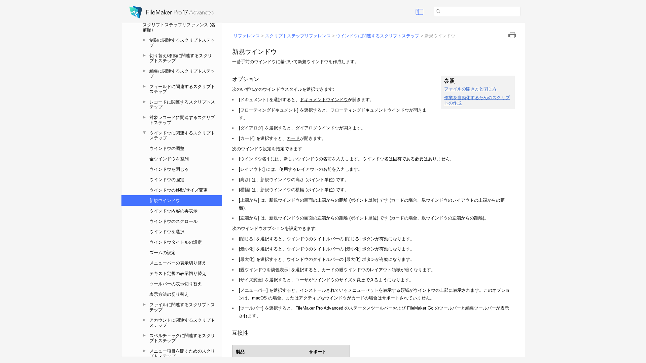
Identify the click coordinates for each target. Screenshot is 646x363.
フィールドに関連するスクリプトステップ (182, 89)
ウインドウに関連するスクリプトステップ (182, 135)
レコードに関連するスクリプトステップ (182, 104)
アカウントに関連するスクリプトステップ (182, 323)
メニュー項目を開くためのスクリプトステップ (182, 354)
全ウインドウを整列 (169, 158)
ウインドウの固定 (166, 179)
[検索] (523, 11)
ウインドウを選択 (166, 231)
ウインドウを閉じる (169, 169)
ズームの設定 (162, 252)
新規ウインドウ (164, 200)
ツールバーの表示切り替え (175, 283)
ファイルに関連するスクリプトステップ (182, 307)
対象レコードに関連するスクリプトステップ (182, 120)
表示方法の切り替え (169, 294)
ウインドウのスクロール (173, 221)
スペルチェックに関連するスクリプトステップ (182, 338)
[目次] (419, 11)
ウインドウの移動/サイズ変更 (178, 190)
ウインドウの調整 (166, 148)
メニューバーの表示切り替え (177, 263)
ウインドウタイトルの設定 (175, 242)
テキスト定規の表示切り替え (177, 273)
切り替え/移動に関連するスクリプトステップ (180, 58)
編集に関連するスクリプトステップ (182, 74)
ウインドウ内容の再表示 (173, 210)
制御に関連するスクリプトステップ (182, 43)
